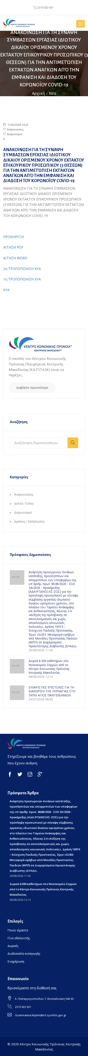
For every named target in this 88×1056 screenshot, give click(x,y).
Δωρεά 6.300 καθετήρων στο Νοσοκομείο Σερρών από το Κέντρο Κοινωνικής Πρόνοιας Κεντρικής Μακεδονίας (49, 667)
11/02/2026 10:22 (17, 125)
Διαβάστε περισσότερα (32, 387)
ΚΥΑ (6, 290)
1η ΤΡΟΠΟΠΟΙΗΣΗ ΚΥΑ (22, 279)
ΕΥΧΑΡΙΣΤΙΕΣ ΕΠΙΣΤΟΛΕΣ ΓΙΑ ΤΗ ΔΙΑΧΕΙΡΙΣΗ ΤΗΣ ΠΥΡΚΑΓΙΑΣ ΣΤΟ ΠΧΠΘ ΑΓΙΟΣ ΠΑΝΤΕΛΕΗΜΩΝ (52, 691)
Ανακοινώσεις (15, 129)
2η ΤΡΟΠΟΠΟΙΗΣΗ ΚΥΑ (22, 268)
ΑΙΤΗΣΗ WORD (15, 258)
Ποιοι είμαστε (17, 930)
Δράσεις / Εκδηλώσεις (29, 521)
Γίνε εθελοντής (18, 938)
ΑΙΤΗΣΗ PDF (13, 247)
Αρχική (38, 93)
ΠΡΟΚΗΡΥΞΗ (13, 237)
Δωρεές (13, 946)
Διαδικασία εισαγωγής (23, 953)
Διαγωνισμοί (14, 134)
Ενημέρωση (15, 961)
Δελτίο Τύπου (24, 503)
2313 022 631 (45, 7)
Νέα (52, 93)
